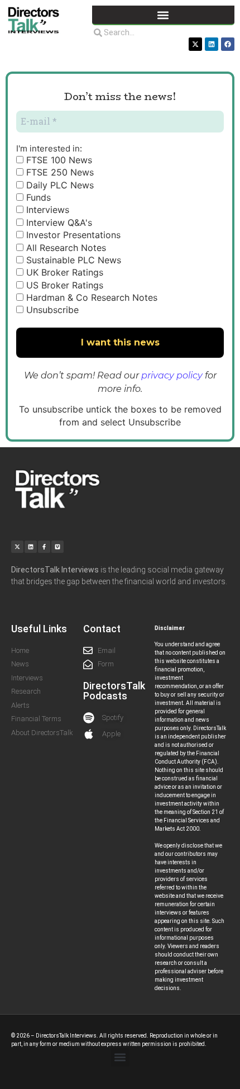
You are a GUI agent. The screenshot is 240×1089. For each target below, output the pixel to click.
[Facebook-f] (44, 547)
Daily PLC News (58, 185)
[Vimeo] (57, 547)
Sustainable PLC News (72, 260)
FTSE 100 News (57, 159)
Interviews (46, 209)
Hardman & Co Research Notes (90, 297)
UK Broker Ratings (63, 272)
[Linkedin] (211, 44)
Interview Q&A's (57, 222)
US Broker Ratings (63, 285)
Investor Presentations (72, 234)
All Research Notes (64, 247)
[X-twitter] (195, 44)
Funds (37, 197)
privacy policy (172, 375)
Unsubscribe (51, 309)
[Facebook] (227, 44)
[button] (163, 15)
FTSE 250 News (58, 172)
